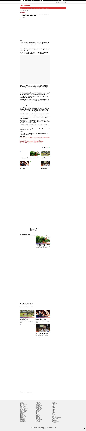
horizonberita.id (38, 406)
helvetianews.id (22, 417)
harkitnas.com (38, 418)
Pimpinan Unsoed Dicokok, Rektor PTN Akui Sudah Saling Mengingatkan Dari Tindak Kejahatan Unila (35, 137)
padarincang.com (54, 403)
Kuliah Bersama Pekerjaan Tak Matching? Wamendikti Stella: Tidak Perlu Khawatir (45, 168)
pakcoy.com (37, 416)
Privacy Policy (39, 427)
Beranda (21, 8)
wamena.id (53, 412)
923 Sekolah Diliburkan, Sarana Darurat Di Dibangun (35, 0)
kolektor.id (53, 404)
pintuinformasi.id (38, 404)
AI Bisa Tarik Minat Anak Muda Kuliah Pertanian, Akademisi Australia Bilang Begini (32, 138)
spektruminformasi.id (39, 408)
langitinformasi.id (22, 419)
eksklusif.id (53, 409)
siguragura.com (38, 421)
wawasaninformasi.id (39, 405)
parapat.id (53, 413)
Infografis (47, 8)
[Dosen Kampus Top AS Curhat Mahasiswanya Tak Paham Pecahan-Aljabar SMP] (24, 163)
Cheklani (46, 428)
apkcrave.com (22, 403)
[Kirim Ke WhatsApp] (49, 147)
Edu (24, 8)
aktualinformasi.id (22, 412)
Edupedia (42, 8)
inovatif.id (53, 410)
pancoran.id (53, 406)
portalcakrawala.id (38, 407)
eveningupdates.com (23, 406)
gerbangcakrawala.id (23, 416)
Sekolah (27, 8)
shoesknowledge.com (23, 411)
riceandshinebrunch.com (23, 410)
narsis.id (37, 412)
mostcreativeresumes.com (23, 408)
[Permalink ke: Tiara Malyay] (20, 17)
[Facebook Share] (42, 147)
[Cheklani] (26, 5)
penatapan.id (53, 414)
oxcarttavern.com (22, 409)
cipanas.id (53, 408)
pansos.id (37, 413)
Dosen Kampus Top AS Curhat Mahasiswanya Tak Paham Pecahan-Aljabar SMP (31, 141)
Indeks (31, 427)
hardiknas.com (38, 415)
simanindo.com (54, 402)
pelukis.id (53, 405)
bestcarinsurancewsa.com (23, 404)
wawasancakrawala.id (23, 421)
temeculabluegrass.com (55, 421)
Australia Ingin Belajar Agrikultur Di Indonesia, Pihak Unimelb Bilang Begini (31, 140)
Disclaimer (46, 427)
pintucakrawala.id (22, 420)
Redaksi (43, 427)
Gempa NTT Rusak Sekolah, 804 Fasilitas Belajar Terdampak (55, 0)
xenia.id (53, 411)
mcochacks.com (22, 407)
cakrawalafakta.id (38, 403)
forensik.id (37, 414)
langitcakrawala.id (22, 418)
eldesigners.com (54, 422)
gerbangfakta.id (38, 410)
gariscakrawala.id (22, 415)
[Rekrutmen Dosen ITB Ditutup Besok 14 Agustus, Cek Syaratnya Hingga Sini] (35, 194)
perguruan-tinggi (32, 8)
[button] (65, 2)
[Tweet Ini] (44, 147)
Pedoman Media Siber (52, 427)
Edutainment (38, 8)
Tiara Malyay (23, 17)
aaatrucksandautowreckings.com (56, 417)
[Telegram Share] (48, 147)
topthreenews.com (54, 416)
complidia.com (22, 405)
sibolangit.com (38, 420)
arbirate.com (53, 419)
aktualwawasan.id (38, 409)
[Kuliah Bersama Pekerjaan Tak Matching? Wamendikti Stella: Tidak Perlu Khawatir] (45, 163)
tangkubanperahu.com (39, 419)
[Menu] (20, 2)
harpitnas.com (38, 417)
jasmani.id (53, 407)
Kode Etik (34, 427)
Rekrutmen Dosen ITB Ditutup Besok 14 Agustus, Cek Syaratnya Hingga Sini (31, 142)
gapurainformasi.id (22, 414)
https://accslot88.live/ (55, 10)
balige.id (53, 415)
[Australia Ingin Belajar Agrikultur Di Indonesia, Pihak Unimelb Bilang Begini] (45, 153)
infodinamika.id (38, 411)
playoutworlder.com (54, 420)
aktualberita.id (38, 402)
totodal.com (21, 402)
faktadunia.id (21, 413)
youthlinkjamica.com (55, 418)
